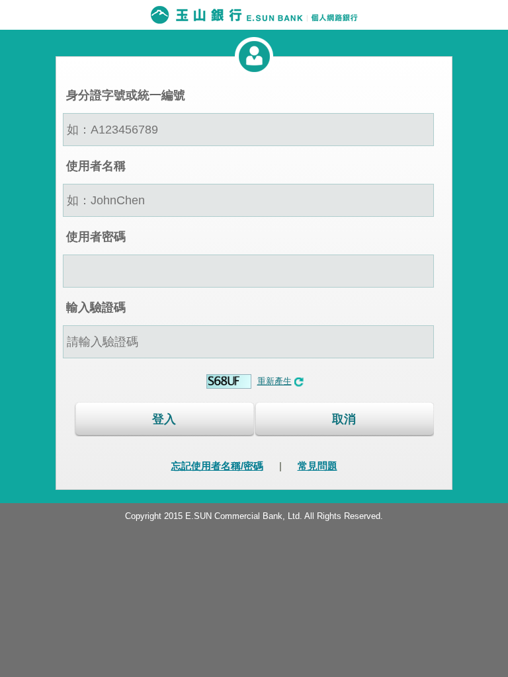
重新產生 (274, 381)
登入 (164, 419)
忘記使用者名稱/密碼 (217, 465)
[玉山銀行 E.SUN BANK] (254, 14)
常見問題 (317, 465)
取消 (344, 419)
